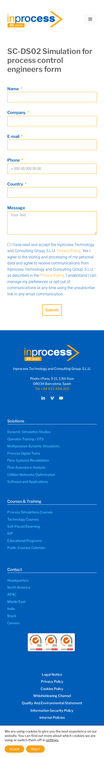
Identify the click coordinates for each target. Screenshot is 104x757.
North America (18, 587)
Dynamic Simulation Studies (29, 432)
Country (15, 184)
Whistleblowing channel (52, 696)
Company (17, 112)
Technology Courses (23, 519)
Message (16, 207)
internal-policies (52, 717)
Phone (14, 160)
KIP (10, 533)
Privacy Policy (69, 250)
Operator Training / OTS (25, 439)
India (11, 609)
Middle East (16, 602)
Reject (35, 749)
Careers (13, 623)
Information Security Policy (52, 710)
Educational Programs (24, 541)
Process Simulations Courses (29, 512)
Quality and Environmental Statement (52, 703)
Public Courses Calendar (26, 548)
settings (52, 740)
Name (13, 88)
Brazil (11, 616)
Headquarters (18, 580)
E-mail (13, 136)
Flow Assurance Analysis (26, 467)
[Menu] (90, 19)
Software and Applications (27, 482)
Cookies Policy (52, 689)
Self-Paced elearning (23, 526)
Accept (14, 749)
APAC (11, 594)
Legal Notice (52, 674)
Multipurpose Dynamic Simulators (33, 446)
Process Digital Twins (23, 453)
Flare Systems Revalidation (28, 460)
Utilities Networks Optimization (31, 474)
